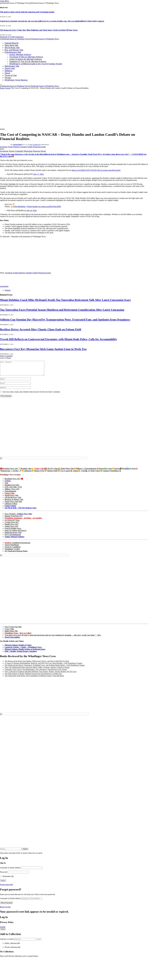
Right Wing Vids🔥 (68, 469)
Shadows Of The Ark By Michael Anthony (27, 61)
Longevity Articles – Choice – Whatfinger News (23, 647)
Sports (2, 129)
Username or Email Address (10, 868)
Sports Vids (10, 68)
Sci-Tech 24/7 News (12, 520)
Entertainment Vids (13, 52)
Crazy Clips (9, 629)
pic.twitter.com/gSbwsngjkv (110, 170)
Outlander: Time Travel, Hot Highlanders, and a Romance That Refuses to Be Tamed (36, 669)
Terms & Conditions (13, 547)
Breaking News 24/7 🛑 (14, 479)
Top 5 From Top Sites (13, 627)
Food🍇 (84, 471)
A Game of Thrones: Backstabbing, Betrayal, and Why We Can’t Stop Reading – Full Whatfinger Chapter (43, 663)
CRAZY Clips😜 (53, 469)
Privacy (8, 77)
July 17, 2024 (39, 174)
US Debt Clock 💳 (95, 471)
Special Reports (11, 43)
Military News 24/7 (12, 489)
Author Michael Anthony (20, 54)
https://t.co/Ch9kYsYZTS (81, 170)
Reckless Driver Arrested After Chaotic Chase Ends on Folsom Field (40, 329)
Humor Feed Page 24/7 (14, 516)
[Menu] (1, 84)
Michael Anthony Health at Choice (18, 645)
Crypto (109, 469)
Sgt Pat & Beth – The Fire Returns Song (20, 508)
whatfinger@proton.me (17, 543)
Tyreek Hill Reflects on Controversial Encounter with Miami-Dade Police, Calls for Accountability (58, 339)
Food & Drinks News (13, 528)
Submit (25, 849)
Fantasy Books (10, 506)
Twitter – (16, 471)
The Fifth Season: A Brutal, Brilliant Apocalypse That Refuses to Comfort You (33, 674)
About (7, 73)
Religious (8, 71)
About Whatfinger (12, 545)
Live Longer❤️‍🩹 (66, 471)
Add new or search (7, 939)
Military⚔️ (80, 469)
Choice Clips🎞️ (40, 469)
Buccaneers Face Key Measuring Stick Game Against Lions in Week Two (43, 349)
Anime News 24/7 (11, 526)
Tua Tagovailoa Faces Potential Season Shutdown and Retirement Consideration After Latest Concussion (62, 309)
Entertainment (10, 491)
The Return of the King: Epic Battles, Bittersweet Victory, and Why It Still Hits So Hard (37, 661)
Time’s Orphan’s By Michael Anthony (25, 59)
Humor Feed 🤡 (40, 471)
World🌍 (125, 469)
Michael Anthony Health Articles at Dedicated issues (25, 649)
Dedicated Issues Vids (13, 533)
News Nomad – (18, 514)
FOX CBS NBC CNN (13, 487)
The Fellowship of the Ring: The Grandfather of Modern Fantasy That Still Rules (34, 676)
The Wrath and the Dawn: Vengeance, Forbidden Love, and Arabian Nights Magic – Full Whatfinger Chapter (45, 665)
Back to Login (5, 907)
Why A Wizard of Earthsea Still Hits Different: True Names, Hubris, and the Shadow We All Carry (41, 671)
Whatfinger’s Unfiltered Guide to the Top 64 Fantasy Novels (35, 64)
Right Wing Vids (11, 45)
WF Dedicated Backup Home (16, 551)
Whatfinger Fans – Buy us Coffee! (18, 633)
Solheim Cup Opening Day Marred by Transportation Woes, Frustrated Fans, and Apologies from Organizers (65, 319)
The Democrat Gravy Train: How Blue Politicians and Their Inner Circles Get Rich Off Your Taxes (39, 30)
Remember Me (8, 876)
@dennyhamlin (32, 206)
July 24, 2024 (32, 210)
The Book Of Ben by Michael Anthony (26, 57)
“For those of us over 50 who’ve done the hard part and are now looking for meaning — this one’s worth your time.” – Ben (53, 635)
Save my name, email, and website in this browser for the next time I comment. (31, 392)
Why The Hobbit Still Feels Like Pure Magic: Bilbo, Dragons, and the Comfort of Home (37, 667)
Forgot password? (6, 885)
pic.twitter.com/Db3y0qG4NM (49, 206)
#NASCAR (95, 170)
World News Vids (12, 47)
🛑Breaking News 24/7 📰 (10, 469)
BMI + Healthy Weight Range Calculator (21, 651)
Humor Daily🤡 (53, 471)
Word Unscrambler (12, 637)
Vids (6, 483)
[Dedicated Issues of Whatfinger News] (29, 39)
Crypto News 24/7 (12, 522)
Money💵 (102, 469)
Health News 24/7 (11, 524)
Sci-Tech (132, 469)
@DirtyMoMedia (19, 206)
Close (3, 929)
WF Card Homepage (13, 535)
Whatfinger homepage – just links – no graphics (23, 518)
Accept (2, 927)
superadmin (17, 144)
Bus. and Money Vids (14, 50)
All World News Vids (13, 497)
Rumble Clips (26, 469)
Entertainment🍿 (91, 469)
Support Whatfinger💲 (112, 471)
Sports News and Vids (13, 502)
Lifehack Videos (11, 504)
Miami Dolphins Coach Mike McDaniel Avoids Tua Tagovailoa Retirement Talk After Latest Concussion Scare (65, 299)
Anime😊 (77, 471)
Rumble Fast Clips (12, 485)
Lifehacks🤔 (29, 471)
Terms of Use (11, 75)
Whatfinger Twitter (12, 549)
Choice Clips (10, 493)
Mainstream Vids (12, 66)
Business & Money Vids (14, 499)
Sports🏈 (118, 469)
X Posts (8, 481)
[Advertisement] (74, 109)
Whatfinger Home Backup (16, 80)
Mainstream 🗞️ (7, 471)
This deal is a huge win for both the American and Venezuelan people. (27, 12)
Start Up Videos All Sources (15, 530)
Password (3, 872)
